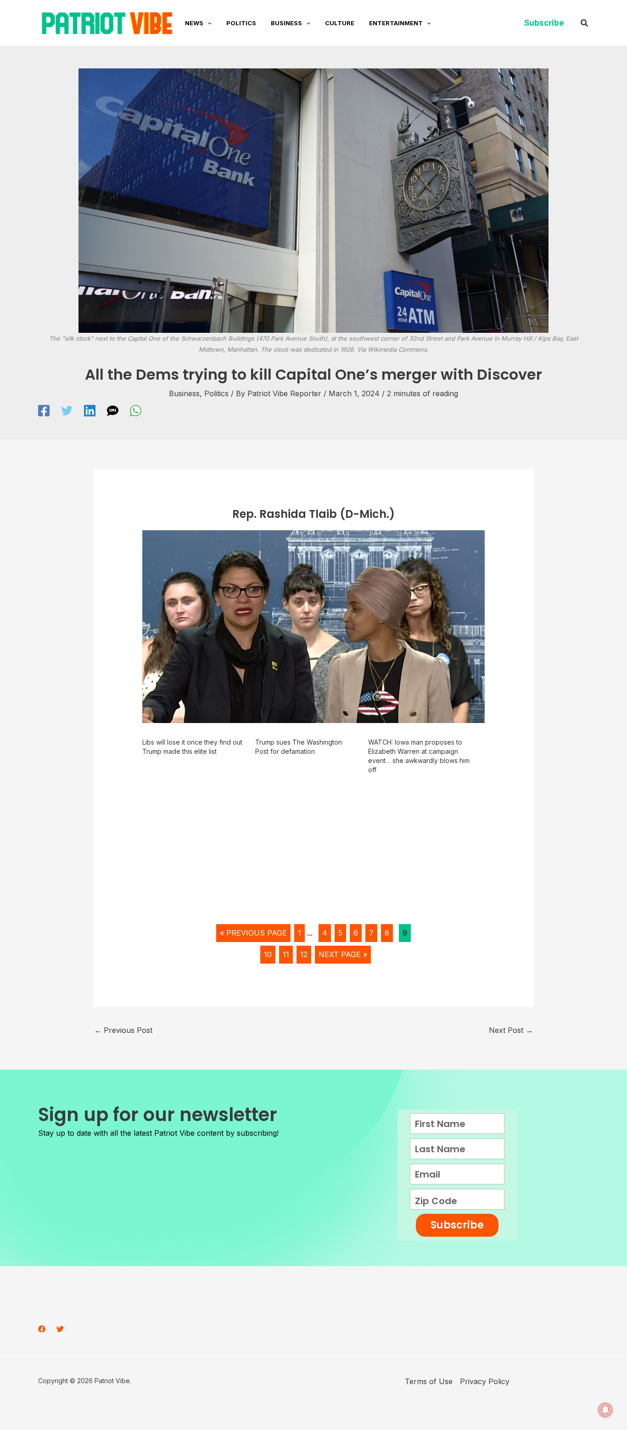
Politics (216, 393)
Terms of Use (429, 1381)
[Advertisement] (313, 852)
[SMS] (112, 410)
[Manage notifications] (605, 1409)
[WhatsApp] (135, 410)
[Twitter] (67, 410)
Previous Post (123, 1030)
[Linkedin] (89, 410)
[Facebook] (44, 410)
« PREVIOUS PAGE (253, 932)
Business (184, 393)
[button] (207, 23)
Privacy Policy (484, 1381)
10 (268, 954)
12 (304, 954)
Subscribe (457, 1225)
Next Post (511, 1030)
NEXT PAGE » (343, 954)
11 (286, 954)
